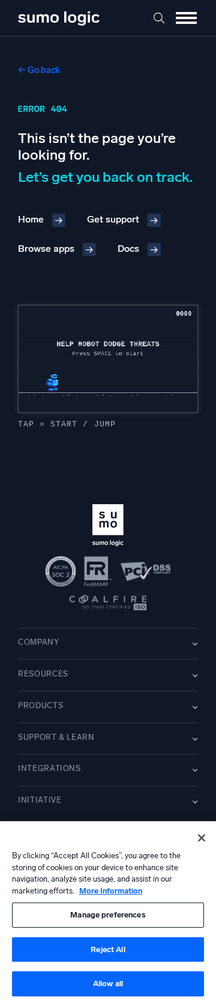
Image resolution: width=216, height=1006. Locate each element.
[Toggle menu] (186, 18)
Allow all (108, 983)
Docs (128, 248)
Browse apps (46, 248)
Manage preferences (107, 914)
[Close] (201, 838)
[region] (108, 913)
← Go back (39, 70)
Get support (113, 219)
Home (31, 219)
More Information (110, 890)
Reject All (108, 949)
